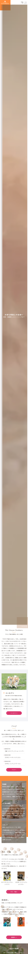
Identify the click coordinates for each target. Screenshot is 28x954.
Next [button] (27, 877)
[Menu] (25, 2)
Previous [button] (1, 877)
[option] (7, 878)
